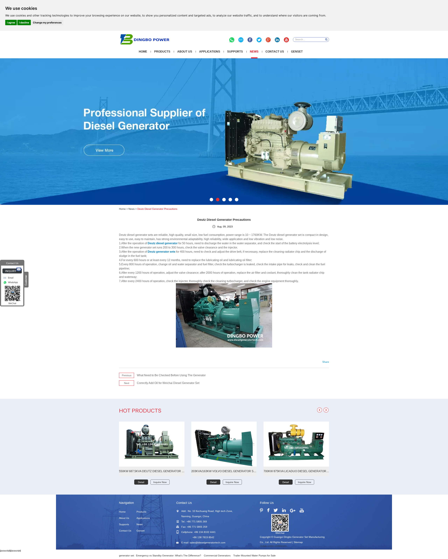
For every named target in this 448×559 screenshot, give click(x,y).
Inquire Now (160, 482)
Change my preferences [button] (47, 22)
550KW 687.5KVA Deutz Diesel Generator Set (151, 471)
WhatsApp (13, 282)
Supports (235, 51)
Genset (297, 51)
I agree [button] (11, 22)
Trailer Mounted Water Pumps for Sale (254, 555)
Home (143, 51)
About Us (184, 51)
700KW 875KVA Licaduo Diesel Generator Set (296, 471)
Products (162, 51)
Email (10, 278)
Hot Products (140, 411)
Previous (126, 375)
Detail (141, 482)
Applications (209, 51)
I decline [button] (24, 22)
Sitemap (298, 542)
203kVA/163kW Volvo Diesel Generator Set (224, 471)
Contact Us (274, 51)
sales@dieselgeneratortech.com (207, 542)
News (254, 51)
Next (126, 383)
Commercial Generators (217, 555)
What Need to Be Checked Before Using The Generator (171, 375)
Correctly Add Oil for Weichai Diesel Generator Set (168, 382)
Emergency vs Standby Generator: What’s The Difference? (168, 555)
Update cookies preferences (273, 546)
